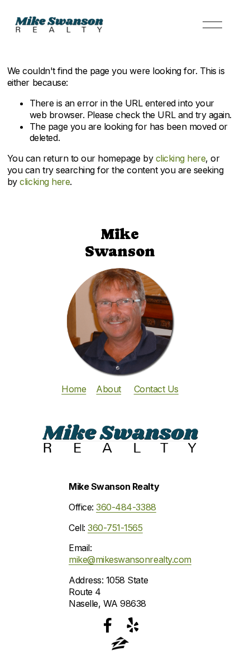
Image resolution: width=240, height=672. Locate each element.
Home (73, 389)
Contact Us (156, 389)
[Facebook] (108, 625)
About (108, 389)
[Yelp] (132, 625)
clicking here (181, 158)
